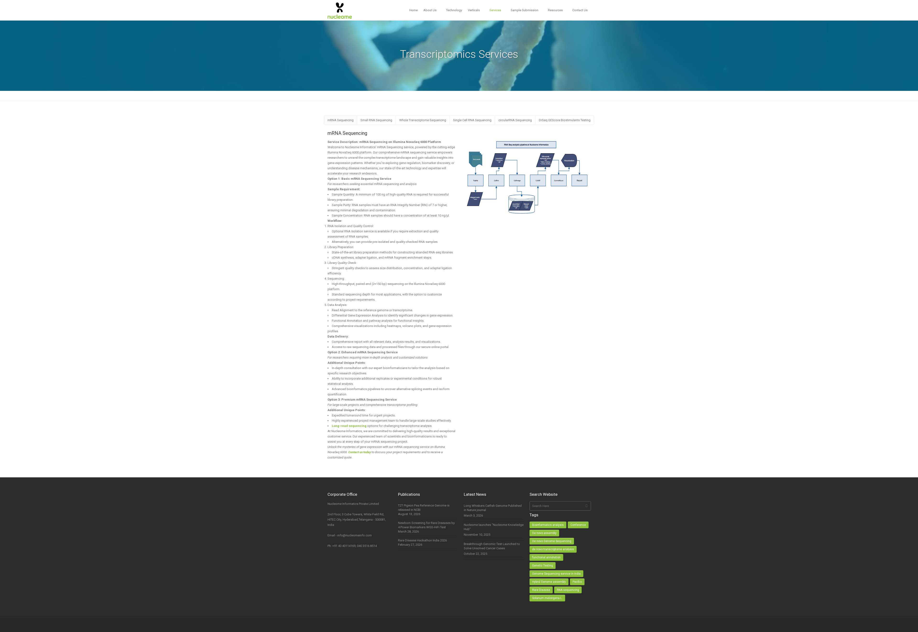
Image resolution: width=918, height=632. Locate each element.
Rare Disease (541, 590)
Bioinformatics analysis (548, 525)
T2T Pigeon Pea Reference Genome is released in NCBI (423, 508)
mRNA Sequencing (341, 120)
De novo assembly (544, 533)
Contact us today (359, 452)
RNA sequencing (568, 590)
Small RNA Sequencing (376, 120)
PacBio (577, 581)
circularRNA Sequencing (515, 120)
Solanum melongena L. (547, 598)
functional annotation (546, 557)
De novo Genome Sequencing (551, 541)
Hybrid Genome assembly (549, 581)
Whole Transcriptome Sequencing (422, 120)
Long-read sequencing (349, 426)
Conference (578, 525)
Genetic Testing (542, 565)
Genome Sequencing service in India (556, 573)
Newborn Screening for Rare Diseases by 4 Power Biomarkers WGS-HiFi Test (426, 525)
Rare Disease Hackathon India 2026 (422, 540)
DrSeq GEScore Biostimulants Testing (564, 120)
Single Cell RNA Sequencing (472, 120)
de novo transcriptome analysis (553, 549)
